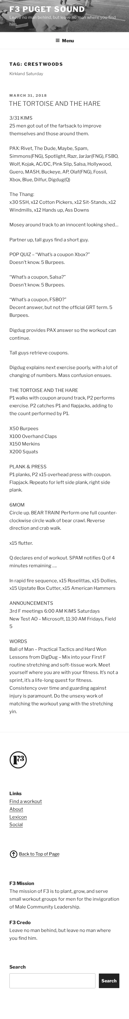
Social (16, 824)
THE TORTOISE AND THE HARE (55, 103)
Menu (68, 40)
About (16, 809)
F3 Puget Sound (47, 9)
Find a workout (25, 801)
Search (17, 967)
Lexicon (18, 817)
